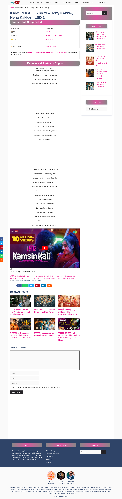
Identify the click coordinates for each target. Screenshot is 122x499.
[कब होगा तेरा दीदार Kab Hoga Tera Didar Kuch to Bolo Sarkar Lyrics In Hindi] (69, 324)
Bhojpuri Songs (67, 2)
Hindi (38, 2)
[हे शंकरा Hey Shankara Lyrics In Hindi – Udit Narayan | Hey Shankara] (20, 324)
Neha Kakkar (58, 35)
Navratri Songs (100, 2)
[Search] (104, 13)
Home (32, 2)
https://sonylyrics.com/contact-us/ (73, 491)
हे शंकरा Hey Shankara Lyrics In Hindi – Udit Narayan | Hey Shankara (20, 335)
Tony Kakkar (49, 35)
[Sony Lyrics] (15, 2)
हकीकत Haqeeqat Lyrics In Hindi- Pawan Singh (44, 334)
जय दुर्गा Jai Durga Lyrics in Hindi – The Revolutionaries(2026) (68, 312)
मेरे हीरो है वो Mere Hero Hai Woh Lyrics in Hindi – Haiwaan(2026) (20, 312)
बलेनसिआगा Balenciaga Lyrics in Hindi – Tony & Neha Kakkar (66, 277)
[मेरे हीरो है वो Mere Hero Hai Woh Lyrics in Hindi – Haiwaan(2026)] (20, 301)
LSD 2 (48, 32)
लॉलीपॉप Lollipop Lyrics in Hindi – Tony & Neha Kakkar (20, 277)
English (77, 2)
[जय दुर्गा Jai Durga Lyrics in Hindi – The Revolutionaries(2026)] (69, 301)
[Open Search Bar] (109, 2)
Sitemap (48, 462)
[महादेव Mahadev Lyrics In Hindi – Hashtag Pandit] (44, 301)
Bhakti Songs (87, 2)
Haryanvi (48, 2)
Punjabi (57, 2)
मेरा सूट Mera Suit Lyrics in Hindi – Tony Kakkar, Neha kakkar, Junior (44, 277)
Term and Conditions (52, 454)
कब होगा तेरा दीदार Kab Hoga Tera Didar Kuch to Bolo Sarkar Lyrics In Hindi (69, 336)
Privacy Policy (50, 451)
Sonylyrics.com (63, 496)
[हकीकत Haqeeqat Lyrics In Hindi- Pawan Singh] (44, 324)
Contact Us (49, 456)
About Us (49, 459)
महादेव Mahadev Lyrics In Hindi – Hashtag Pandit (44, 311)
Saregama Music (51, 46)
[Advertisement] (45, 99)
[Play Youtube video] (45, 248)
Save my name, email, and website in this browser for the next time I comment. (36, 387)
